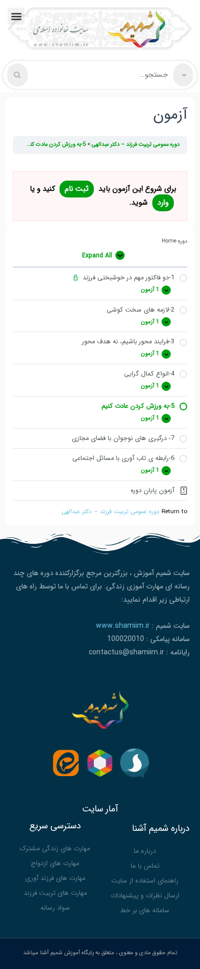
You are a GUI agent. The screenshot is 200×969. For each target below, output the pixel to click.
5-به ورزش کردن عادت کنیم (55, 144)
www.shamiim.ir (123, 625)
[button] (16, 16)
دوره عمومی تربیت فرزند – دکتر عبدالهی (110, 511)
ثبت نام (77, 189)
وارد (163, 203)
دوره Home (174, 241)
